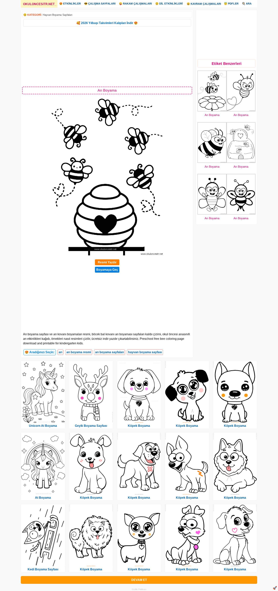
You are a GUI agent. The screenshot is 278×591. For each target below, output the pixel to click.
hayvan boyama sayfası (145, 352)
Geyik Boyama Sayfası (91, 425)
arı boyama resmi (78, 352)
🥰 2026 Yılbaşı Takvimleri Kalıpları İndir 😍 (107, 23)
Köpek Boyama (91, 497)
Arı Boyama (212, 115)
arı (60, 352)
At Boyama (43, 497)
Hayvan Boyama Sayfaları (57, 14)
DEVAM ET (139, 580)
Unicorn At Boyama (43, 425)
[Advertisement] (107, 56)
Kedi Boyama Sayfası (43, 569)
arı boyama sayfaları (109, 352)
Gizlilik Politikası (139, 589)
